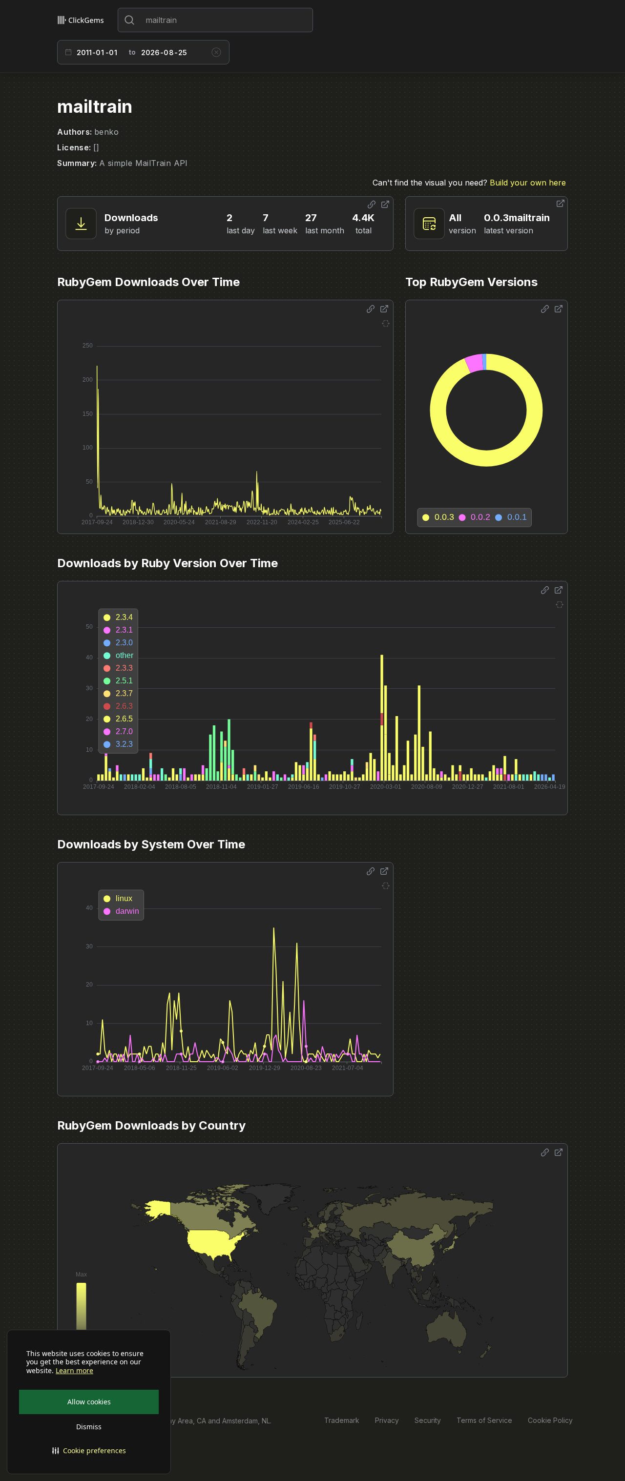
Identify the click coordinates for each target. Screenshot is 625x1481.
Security (428, 1420)
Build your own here (528, 182)
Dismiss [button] (89, 1426)
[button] (89, 1451)
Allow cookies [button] (89, 1401)
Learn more (74, 1370)
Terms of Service (484, 1420)
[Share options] (371, 204)
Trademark (341, 1420)
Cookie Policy (550, 1420)
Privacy (387, 1420)
